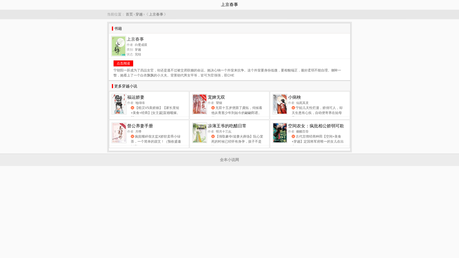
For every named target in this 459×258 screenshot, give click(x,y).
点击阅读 (123, 63)
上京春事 (156, 14)
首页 (129, 14)
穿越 (139, 14)
